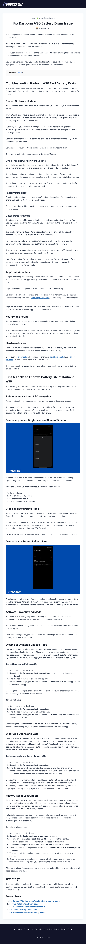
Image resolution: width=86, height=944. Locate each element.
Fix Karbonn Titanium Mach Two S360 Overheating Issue (34, 901)
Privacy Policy (53, 929)
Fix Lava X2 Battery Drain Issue (23, 910)
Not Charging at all (57, 357)
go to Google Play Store (39, 298)
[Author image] (37, 28)
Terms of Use (66, 929)
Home (33, 18)
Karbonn (52, 18)
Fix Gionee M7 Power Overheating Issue (26, 912)
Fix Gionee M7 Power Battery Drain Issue (27, 907)
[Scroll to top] (81, 933)
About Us (18, 929)
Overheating (23, 357)
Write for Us (40, 929)
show (20, 73)
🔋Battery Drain (42, 18)
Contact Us (28, 929)
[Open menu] (81, 4)
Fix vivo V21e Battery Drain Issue (23, 904)
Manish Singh (45, 28)
